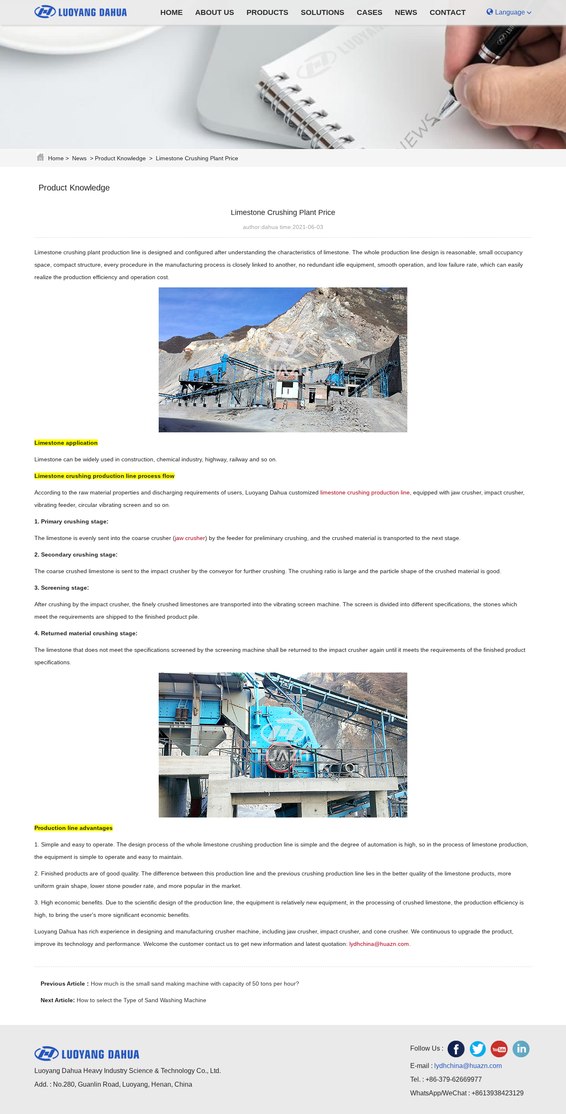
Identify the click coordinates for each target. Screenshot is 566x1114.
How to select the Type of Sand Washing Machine (141, 1000)
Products (267, 12)
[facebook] (456, 1049)
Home (171, 12)
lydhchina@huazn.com (379, 943)
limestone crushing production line (364, 492)
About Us (214, 12)
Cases (369, 12)
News (406, 12)
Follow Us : (426, 1048)
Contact (448, 12)
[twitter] (478, 1049)
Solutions (322, 12)
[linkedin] (521, 1049)
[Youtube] (499, 1049)
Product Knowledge (120, 158)
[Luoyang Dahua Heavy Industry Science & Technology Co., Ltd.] (86, 10)
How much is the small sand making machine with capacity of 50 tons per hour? (195, 983)
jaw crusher (190, 538)
